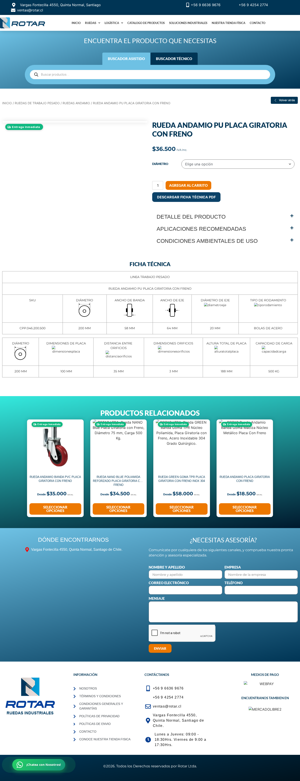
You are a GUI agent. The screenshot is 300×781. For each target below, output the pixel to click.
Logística (112, 23)
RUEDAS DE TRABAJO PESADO (37, 103)
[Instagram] (43, 725)
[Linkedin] (14, 725)
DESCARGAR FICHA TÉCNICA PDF (186, 197)
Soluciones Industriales (188, 23)
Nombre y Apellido (167, 567)
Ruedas (90, 23)
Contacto (257, 23)
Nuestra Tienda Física (228, 23)
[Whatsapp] (57, 725)
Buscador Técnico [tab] (174, 59)
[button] (225, 217)
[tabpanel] (150, 74)
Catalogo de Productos (146, 23)
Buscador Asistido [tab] (126, 59)
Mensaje (157, 598)
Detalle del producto (191, 217)
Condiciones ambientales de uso (207, 241)
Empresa (232, 567)
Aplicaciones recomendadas (201, 229)
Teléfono (233, 583)
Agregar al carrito (188, 185)
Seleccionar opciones (55, 509)
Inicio (76, 23)
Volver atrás (287, 100)
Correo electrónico (169, 583)
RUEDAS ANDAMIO (76, 103)
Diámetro (160, 163)
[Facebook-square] (28, 725)
